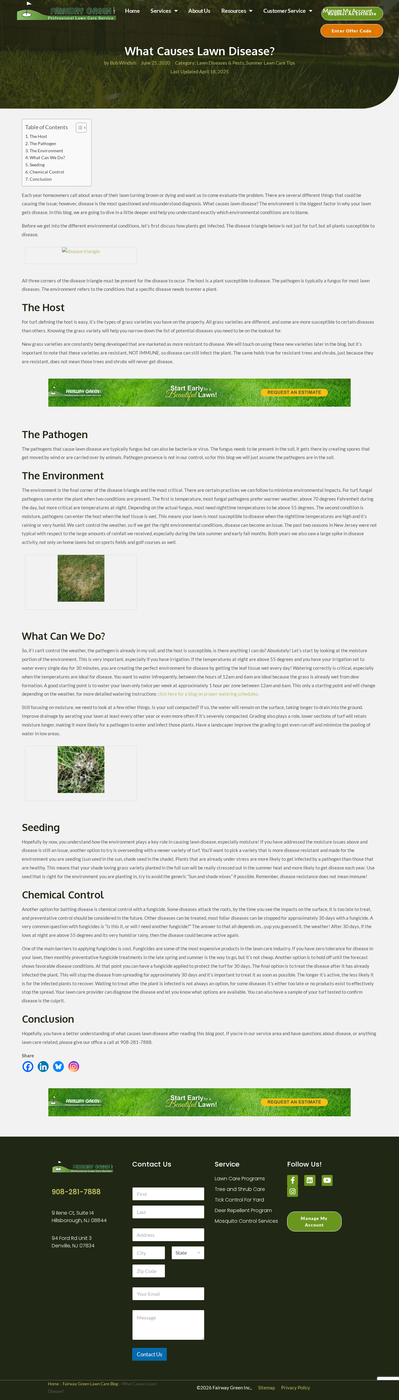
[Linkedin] (45, 1068)
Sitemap (266, 1387)
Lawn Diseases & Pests (220, 63)
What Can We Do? (47, 157)
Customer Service (284, 10)
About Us (199, 10)
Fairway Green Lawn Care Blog (90, 1383)
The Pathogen (43, 143)
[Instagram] (75, 1068)
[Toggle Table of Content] (78, 127)
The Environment (46, 150)
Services (161, 10)
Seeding (37, 164)
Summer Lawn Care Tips (270, 63)
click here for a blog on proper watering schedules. (208, 694)
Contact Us (149, 1354)
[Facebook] (29, 1068)
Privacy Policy (295, 1387)
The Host (38, 136)
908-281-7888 (76, 1192)
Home (132, 10)
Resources (233, 10)
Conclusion (41, 179)
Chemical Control (47, 171)
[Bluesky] (60, 1068)
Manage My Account (347, 10)
